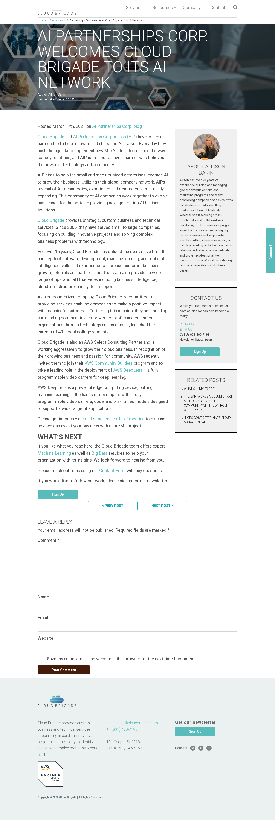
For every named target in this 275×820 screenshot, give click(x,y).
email (86, 418)
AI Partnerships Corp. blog (117, 126)
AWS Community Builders (109, 363)
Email (43, 617)
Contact (217, 7)
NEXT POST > (162, 506)
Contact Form (112, 470)
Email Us (186, 329)
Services (134, 7)
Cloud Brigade (51, 136)
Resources (162, 7)
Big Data (98, 453)
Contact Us (187, 324)
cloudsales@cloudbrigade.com (132, 723)
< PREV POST (113, 506)
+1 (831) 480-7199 (122, 729)
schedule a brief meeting (121, 418)
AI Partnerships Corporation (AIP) (105, 136)
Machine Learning (54, 453)
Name (43, 597)
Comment (48, 540)
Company (191, 7)
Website (45, 638)
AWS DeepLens (127, 370)
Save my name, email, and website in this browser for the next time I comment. (121, 658)
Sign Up (58, 494)
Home (42, 20)
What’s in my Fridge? (200, 388)
